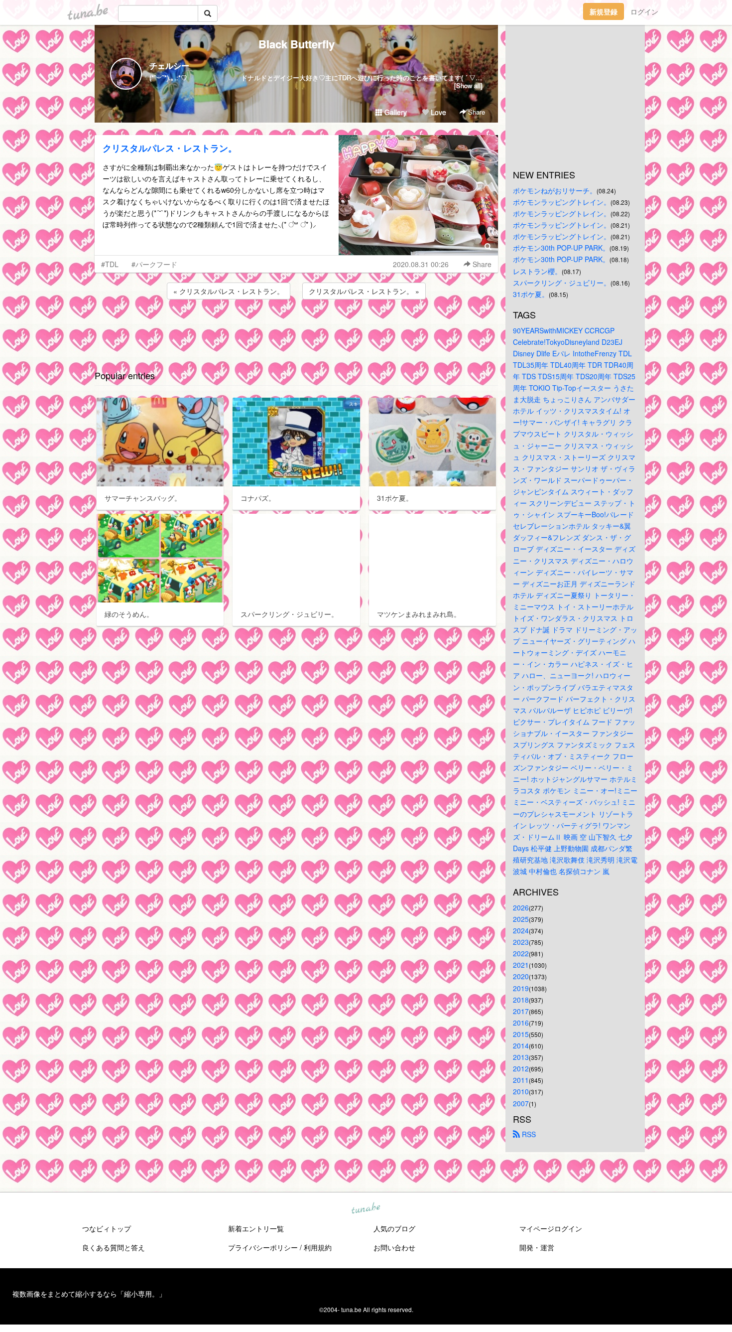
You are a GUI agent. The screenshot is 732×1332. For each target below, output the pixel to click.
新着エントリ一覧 (256, 1228)
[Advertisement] (296, 328)
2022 (521, 953)
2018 (521, 1000)
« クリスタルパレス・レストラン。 (228, 291)
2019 (521, 988)
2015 (521, 1034)
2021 (521, 965)
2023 (521, 942)
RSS (528, 1134)
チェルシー (169, 65)
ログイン (644, 11)
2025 (521, 919)
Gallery (394, 112)
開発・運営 (536, 1247)
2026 (521, 907)
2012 (521, 1068)
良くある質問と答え (113, 1247)
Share (475, 112)
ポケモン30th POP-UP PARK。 (561, 248)
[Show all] (468, 85)
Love (437, 112)
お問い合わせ (394, 1247)
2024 (521, 930)
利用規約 (318, 1247)
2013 (521, 1057)
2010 (521, 1091)
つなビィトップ (106, 1228)
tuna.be (365, 1208)
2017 (521, 1011)
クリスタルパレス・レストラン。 (170, 148)
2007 (521, 1103)
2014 (521, 1045)
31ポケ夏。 (531, 294)
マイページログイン (550, 1228)
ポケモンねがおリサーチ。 (555, 190)
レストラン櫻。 (537, 271)
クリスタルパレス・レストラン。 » (364, 291)
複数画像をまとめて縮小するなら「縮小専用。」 (89, 1294)
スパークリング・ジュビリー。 (561, 283)
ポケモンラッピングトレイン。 (561, 202)
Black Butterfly (296, 44)
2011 (521, 1080)
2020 (521, 976)
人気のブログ (394, 1228)
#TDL (110, 264)
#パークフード (154, 264)
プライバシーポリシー (263, 1247)
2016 (521, 1023)
